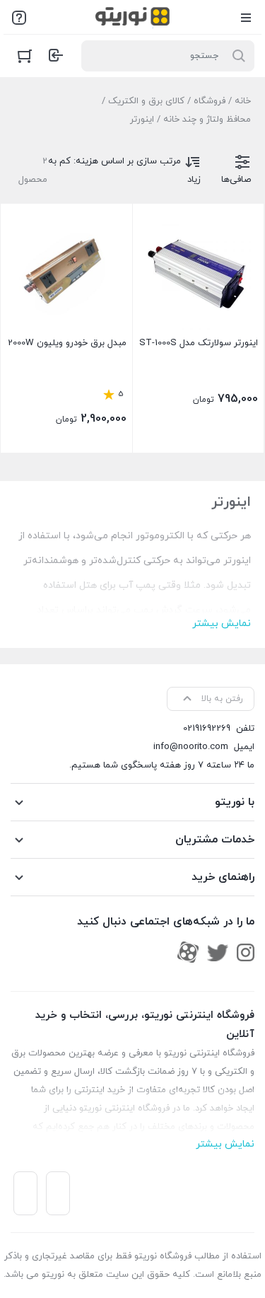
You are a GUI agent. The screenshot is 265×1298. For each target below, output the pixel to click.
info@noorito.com (190, 747)
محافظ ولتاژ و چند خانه (207, 119)
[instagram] (245, 952)
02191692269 (206, 728)
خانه (243, 101)
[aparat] (188, 952)
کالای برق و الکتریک (146, 101)
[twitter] (217, 952)
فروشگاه (209, 101)
